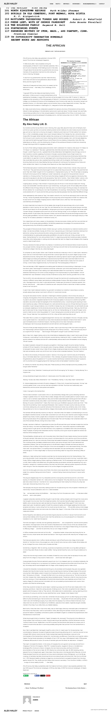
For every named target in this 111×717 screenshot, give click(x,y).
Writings (66, 3)
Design (37, 710)
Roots (58, 3)
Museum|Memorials (89, 3)
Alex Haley (10, 3)
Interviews (76, 3)
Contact (102, 3)
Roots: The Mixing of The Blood (34, 688)
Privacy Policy (27, 710)
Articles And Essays (60, 51)
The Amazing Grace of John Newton (75, 688)
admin (35, 700)
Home (51, 3)
